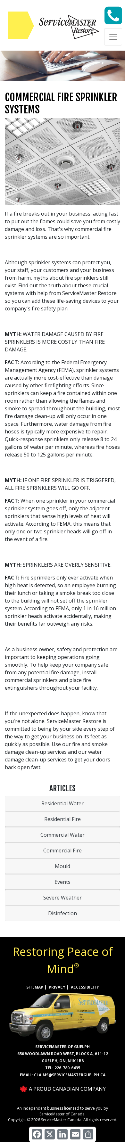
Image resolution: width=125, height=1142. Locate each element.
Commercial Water (62, 834)
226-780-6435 (67, 1068)
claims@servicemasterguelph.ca (69, 1075)
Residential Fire (62, 819)
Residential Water (62, 803)
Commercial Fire (62, 850)
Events (62, 881)
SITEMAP (34, 987)
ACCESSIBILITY (85, 987)
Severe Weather (62, 897)
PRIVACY (57, 987)
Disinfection (62, 913)
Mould (62, 866)
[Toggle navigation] (113, 36)
